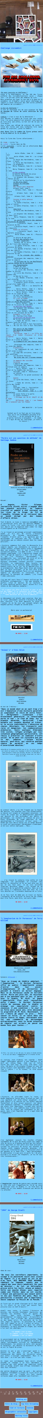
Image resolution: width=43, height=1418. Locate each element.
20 (17, 1393)
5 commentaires (36, 1199)
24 (34, 1393)
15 (37, 1392)
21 (21, 1393)
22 (26, 1393)
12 (25, 1392)
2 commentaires (36, 639)
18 (9, 1393)
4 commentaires (36, 1385)
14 (33, 1392)
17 (5, 1393)
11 (21, 1392)
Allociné (11, 977)
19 (13, 1393)
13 (29, 1392)
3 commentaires (36, 427)
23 (30, 1393)
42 (40, 1393)
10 (16, 1392)
